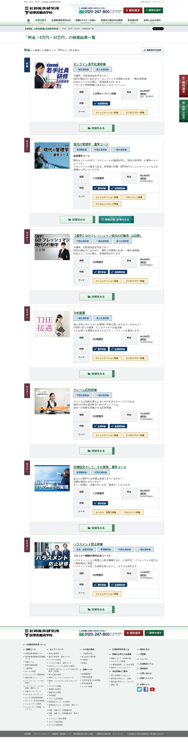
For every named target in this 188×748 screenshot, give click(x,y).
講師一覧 (114, 685)
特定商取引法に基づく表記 (83, 734)
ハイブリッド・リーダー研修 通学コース (35, 687)
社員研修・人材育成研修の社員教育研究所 (41, 29)
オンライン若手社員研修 (89, 64)
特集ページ (87, 669)
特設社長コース (31, 678)
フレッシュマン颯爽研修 (35, 675)
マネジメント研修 (134, 197)
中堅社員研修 (100, 149)
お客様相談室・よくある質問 (122, 665)
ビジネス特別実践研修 (34, 698)
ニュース (144, 659)
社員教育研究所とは (120, 649)
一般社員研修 (83, 69)
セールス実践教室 (56, 725)
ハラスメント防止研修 (88, 544)
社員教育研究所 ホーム (36, 644)
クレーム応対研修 (85, 389)
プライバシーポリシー (41, 734)
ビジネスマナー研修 (135, 112)
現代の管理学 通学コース (91, 144)
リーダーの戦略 (55, 686)
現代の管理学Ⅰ (55, 653)
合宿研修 (102, 426)
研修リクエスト (146, 678)
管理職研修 (82, 149)
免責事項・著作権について (61, 734)
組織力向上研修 (55, 692)
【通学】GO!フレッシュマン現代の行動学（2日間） (107, 235)
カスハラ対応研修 (56, 722)
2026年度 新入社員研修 (91, 680)
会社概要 (27, 734)
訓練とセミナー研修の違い (121, 658)
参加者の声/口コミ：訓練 (121, 678)
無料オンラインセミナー (120, 668)
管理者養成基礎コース (34, 653)
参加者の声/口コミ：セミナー (122, 682)
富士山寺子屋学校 (89, 657)
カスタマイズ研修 (118, 661)
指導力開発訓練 (31, 665)
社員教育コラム (146, 664)
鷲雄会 (84, 663)
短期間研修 (103, 103)
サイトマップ (159, 2)
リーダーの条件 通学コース (60, 663)
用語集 (143, 654)
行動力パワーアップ (33, 691)
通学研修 (102, 188)
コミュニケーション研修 (107, 112)
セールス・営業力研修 (106, 512)
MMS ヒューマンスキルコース (61, 678)
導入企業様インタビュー (120, 675)
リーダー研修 (87, 687)
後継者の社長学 (55, 689)
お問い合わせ (146, 2)
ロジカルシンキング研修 (107, 204)
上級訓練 (28, 668)
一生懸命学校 (87, 653)
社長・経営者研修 (85, 549)
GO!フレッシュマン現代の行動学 (62, 666)
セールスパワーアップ (34, 694)
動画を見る (145, 649)
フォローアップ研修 (33, 704)
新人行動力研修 (55, 675)
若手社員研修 (87, 683)
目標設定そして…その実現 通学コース (99, 467)
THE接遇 (79, 312)
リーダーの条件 (55, 660)
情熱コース (29, 662)
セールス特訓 (30, 671)
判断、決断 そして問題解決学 (60, 710)
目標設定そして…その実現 (59, 702)
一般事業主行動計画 (103, 734)
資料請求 (144, 668)
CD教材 (85, 660)
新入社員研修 (102, 69)
